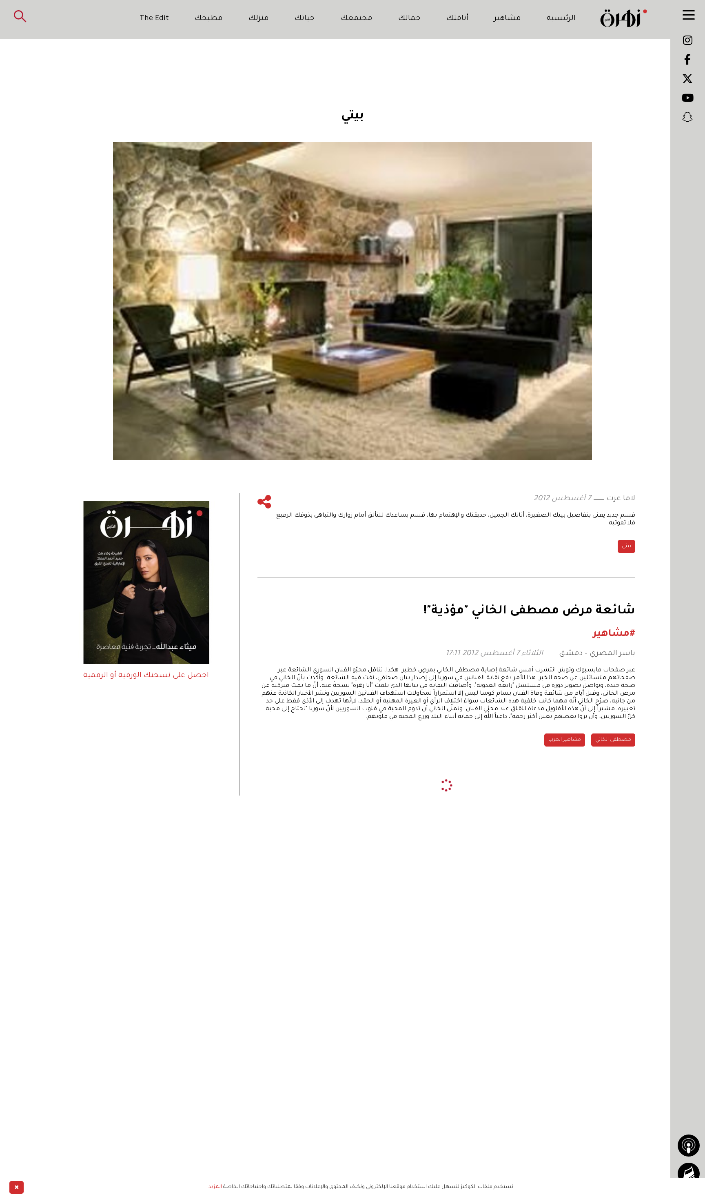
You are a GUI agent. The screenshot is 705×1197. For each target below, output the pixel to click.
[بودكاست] (689, 1146)
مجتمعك (356, 19)
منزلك (258, 19)
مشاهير (507, 19)
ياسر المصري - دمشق (597, 654)
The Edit (154, 19)
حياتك (305, 19)
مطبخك (209, 19)
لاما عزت (621, 499)
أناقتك (457, 19)
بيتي (626, 546)
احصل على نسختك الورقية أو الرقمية (146, 676)
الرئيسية (561, 19)
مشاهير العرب (564, 740)
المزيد (215, 1187)
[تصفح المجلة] (689, 1174)
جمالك (409, 19)
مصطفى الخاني (613, 740)
